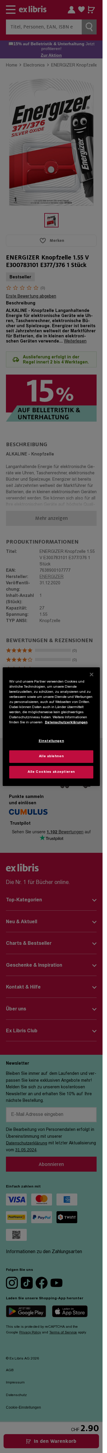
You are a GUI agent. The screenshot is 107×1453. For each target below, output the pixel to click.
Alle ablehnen (51, 756)
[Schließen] (91, 674)
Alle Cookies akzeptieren (51, 772)
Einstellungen (51, 741)
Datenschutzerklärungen (66, 722)
